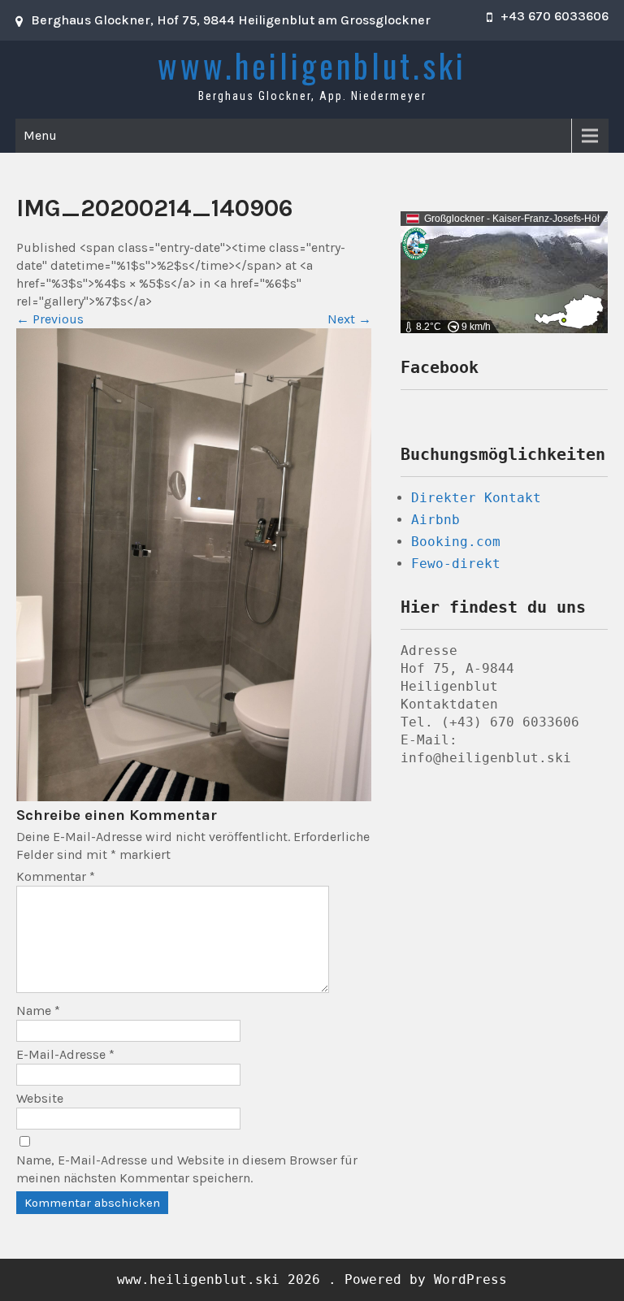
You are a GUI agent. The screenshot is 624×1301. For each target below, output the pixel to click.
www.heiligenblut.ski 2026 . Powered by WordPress (312, 1279)
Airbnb (435, 519)
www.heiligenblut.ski (312, 65)
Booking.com (455, 541)
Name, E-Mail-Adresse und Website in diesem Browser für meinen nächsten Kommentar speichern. (187, 1169)
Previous (50, 319)
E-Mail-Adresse (65, 1054)
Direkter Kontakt (476, 497)
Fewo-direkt (455, 563)
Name (38, 1010)
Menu (40, 135)
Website (39, 1098)
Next (349, 319)
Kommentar (55, 876)
